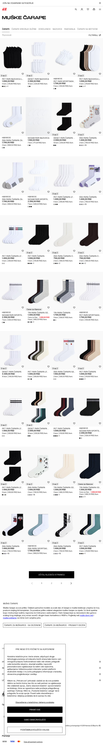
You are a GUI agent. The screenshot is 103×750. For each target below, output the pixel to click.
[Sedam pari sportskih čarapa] (13, 291)
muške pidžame (10, 618)
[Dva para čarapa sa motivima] (64, 350)
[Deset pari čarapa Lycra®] (64, 116)
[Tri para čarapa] (64, 291)
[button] (3, 75)
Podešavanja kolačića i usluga (34, 730)
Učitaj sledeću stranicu (51, 575)
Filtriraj (93, 35)
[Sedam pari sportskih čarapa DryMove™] (39, 175)
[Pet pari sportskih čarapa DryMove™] (64, 57)
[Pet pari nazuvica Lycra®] (13, 57)
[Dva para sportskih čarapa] (39, 524)
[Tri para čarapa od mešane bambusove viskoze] (39, 291)
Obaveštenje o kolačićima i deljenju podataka (34, 702)
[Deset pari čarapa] (13, 350)
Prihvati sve (34, 710)
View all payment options (33, 742)
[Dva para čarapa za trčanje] (13, 116)
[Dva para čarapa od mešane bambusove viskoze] (64, 234)
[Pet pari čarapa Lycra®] (64, 175)
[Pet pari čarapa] (39, 234)
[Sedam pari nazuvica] (39, 116)
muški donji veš (86, 615)
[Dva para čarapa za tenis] (13, 175)
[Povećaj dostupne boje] (29, 86)
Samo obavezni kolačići (35, 720)
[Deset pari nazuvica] (39, 57)
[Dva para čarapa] (90, 116)
